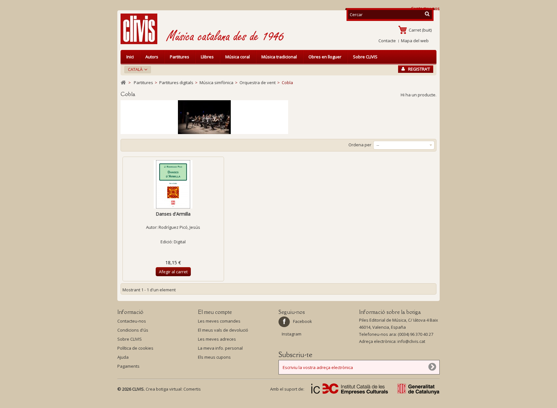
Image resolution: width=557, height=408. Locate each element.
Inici (130, 57)
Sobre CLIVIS (365, 57)
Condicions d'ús (132, 330)
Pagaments (128, 366)
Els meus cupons (214, 357)
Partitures (179, 57)
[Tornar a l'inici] (123, 83)
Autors (151, 57)
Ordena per (359, 145)
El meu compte (215, 312)
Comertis (192, 389)
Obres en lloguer (324, 57)
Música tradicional (279, 57)
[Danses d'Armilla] (173, 184)
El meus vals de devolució (223, 330)
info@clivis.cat (411, 341)
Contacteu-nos (131, 321)
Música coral (237, 57)
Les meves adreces (217, 339)
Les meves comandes (219, 321)
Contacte (387, 41)
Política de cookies (135, 348)
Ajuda (123, 357)
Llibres (207, 57)
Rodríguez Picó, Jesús (179, 227)
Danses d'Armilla (173, 214)
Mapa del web (415, 41)
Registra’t (419, 69)
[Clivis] (141, 29)
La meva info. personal (220, 348)
